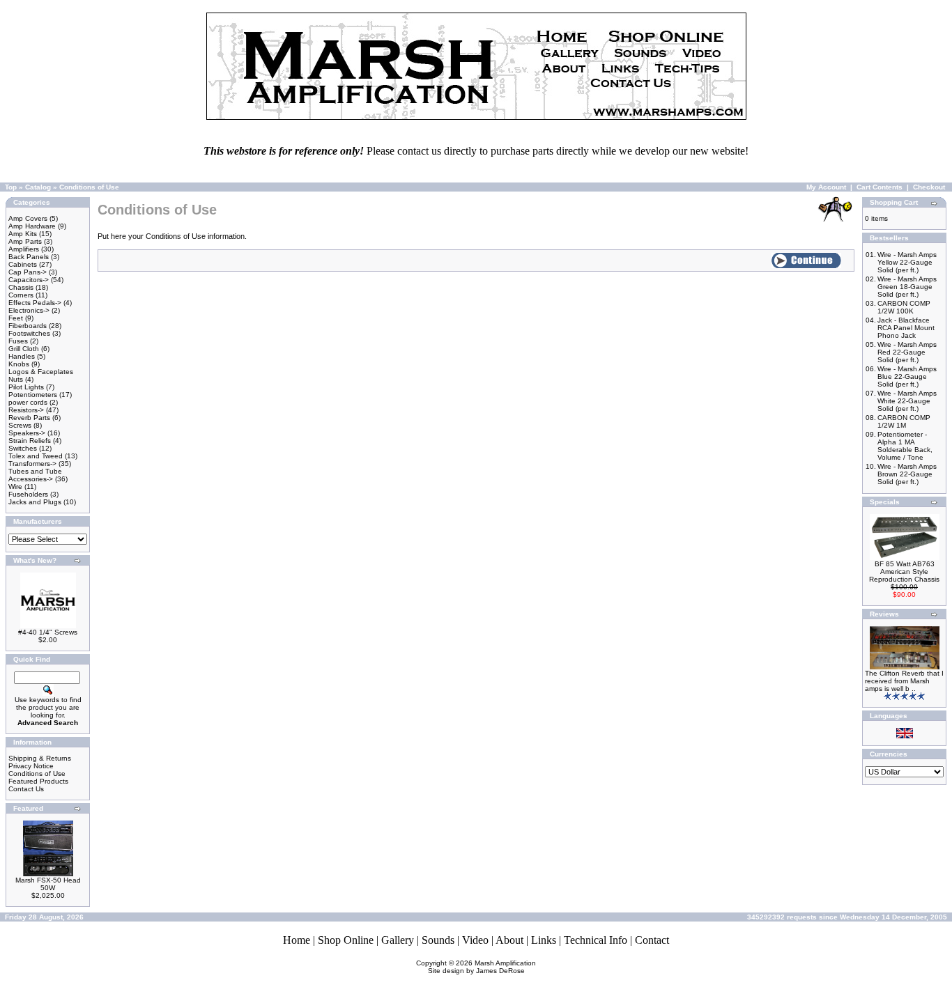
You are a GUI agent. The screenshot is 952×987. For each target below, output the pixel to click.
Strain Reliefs (29, 440)
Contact (652, 940)
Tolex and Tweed (35, 456)
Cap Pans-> (27, 272)
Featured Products (38, 781)
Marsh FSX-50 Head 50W (48, 884)
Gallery (397, 940)
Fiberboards (27, 325)
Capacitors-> (28, 279)
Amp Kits (22, 234)
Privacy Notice (31, 766)
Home (296, 940)
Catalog (38, 187)
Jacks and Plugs (34, 502)
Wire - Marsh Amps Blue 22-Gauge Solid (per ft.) (907, 376)
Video (475, 940)
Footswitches (29, 333)
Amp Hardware (32, 226)
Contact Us (26, 789)
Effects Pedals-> (34, 302)
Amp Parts (25, 241)
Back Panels (28, 257)
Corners (20, 295)
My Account (826, 187)
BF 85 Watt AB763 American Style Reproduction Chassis (904, 571)
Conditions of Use (89, 187)
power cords (27, 402)
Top (11, 187)
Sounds (438, 940)
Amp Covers (27, 218)
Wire (15, 486)
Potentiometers (32, 394)
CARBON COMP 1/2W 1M (903, 421)
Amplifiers (23, 249)
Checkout (929, 187)
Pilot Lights (26, 387)
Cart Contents (880, 187)
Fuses (18, 341)
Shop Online (346, 940)
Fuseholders (28, 494)
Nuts (15, 379)
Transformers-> (32, 463)
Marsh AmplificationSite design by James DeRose (482, 966)
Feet (15, 318)
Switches (22, 448)
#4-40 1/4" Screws (47, 632)
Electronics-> (28, 310)
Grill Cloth (23, 348)
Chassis (20, 287)
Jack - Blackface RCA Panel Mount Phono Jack (906, 327)
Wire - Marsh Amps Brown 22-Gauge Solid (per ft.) (907, 474)
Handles (21, 356)
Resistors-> (26, 410)
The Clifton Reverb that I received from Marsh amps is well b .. (904, 680)
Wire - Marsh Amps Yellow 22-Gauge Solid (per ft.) (907, 262)
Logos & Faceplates (40, 371)
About (509, 940)
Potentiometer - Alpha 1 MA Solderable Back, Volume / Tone (904, 445)
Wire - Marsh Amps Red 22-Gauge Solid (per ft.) (907, 352)
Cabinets (22, 264)
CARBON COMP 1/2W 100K (903, 307)
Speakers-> (26, 433)
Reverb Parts (29, 417)
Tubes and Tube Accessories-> (35, 475)
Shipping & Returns (39, 758)
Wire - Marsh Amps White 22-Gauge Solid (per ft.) (907, 400)
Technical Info (595, 940)
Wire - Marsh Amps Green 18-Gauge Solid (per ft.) (907, 286)
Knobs (18, 364)
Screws (19, 425)
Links (543, 940)
